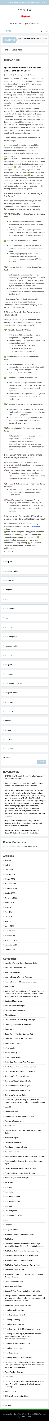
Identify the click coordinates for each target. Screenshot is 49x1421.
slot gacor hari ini (11, 571)
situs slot (8, 1206)
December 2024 (11, 940)
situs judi (8, 1187)
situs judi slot (10, 1192)
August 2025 (9, 903)
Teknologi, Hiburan (12, 1353)
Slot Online (9, 1239)
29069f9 (9, 75)
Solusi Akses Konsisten (14, 1282)
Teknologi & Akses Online (14, 1310)
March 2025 (9, 926)
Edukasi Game (10, 1015)
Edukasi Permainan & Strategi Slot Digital (20, 1020)
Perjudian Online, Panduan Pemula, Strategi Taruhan (24, 1156)
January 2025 (10, 935)
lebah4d (8, 1107)
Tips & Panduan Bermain (14, 1372)
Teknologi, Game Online (14, 1348)
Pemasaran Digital (12, 1138)
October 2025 (10, 893)
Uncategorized (10, 1391)
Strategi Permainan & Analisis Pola (18, 1305)
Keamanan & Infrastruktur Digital (17, 1076)
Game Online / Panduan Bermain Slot (19, 1034)
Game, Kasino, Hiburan (13, 1043)
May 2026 (8, 860)
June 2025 (8, 912)
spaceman (9, 674)
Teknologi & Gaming (12, 1320)
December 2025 (11, 884)
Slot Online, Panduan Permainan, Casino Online (22, 1265)
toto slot (8, 721)
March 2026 (9, 870)
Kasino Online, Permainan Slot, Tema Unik (20, 1072)
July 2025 (8, 907)
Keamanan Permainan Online (15, 1095)
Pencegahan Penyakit (13, 1142)
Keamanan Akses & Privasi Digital (17, 1086)
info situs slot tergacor (13, 1057)
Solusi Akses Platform (13, 1286)
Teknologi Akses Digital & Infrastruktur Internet (22, 1329)
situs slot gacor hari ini (13, 683)
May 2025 (8, 917)
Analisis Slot (9, 987)
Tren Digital (9, 1377)
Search (6, 757)
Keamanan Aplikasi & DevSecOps (17, 1090)
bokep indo (9, 702)
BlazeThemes (26, 1417)
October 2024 (10, 950)
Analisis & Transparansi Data (16, 968)
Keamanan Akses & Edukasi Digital (18, 1081)
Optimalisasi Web (11, 1112)
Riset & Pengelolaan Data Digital (17, 1178)
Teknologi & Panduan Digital (15, 1324)
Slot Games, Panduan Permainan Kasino (20, 1234)
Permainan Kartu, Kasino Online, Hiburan (20, 1173)
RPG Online (9, 1183)
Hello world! (32, 847)
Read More (7, 552)
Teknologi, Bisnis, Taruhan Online (17, 1343)
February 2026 (10, 874)
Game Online (9, 1029)
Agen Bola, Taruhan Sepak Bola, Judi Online (21, 963)
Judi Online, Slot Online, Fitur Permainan (20, 1062)
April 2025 (8, 921)
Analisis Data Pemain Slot (14, 972)
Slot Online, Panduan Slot (14, 1270)
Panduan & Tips (10, 1126)
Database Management (13, 1001)
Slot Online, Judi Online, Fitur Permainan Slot (22, 1251)
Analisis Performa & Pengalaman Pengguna (21, 982)
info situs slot (10, 1048)
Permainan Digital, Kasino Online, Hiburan (20, 1168)
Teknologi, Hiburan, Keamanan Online (19, 1358)
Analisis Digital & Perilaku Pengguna (18, 977)
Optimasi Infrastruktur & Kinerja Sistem (19, 1116)
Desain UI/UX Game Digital (15, 1006)
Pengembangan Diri (12, 1152)
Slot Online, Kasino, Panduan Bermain (19, 1260)
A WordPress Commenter (15, 847)
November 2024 (11, 945)
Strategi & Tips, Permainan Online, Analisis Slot (22, 1291)
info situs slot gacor (12, 1053)
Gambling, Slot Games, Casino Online (19, 1025)
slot (6, 599)
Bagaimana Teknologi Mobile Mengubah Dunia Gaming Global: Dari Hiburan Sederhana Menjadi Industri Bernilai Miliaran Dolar (21, 2)
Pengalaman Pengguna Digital (16, 1147)
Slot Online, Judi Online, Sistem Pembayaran (21, 1256)
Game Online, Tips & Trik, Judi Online (18, 1039)
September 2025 (11, 898)
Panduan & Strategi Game (14, 1121)
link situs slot (10, 580)
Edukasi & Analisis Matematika (16, 1010)
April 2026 (8, 865)
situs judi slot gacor (12, 1197)
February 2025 (10, 931)
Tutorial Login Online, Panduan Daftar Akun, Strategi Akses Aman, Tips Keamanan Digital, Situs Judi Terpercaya (24, 1384)
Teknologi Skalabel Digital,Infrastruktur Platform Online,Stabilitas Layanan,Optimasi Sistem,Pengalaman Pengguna (23, 1336)
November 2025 (11, 889)
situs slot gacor (11, 608)
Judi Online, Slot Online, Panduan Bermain (20, 1067)
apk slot (8, 730)
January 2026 (10, 879)
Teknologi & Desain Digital (15, 1315)
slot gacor (36, 526)
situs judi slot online (12, 1201)
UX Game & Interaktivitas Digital (17, 1396)
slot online (9, 711)
